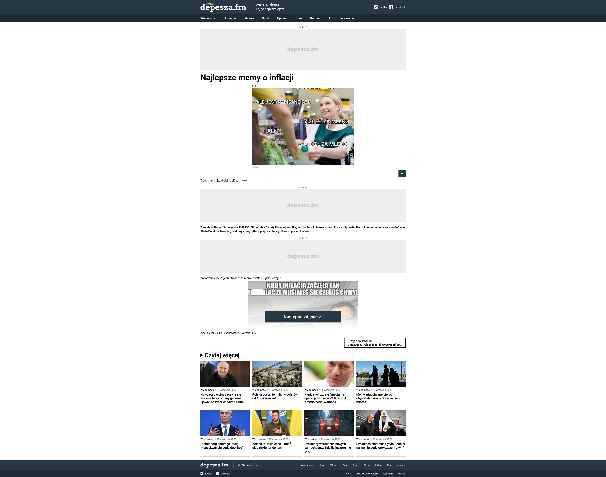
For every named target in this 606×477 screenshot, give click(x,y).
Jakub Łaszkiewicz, (226, 332)
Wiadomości (208, 18)
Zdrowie (249, 18)
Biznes (298, 18)
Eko (330, 18)
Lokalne (230, 18)
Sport (265, 18)
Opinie (281, 18)
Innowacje (347, 18)
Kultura (315, 18)
